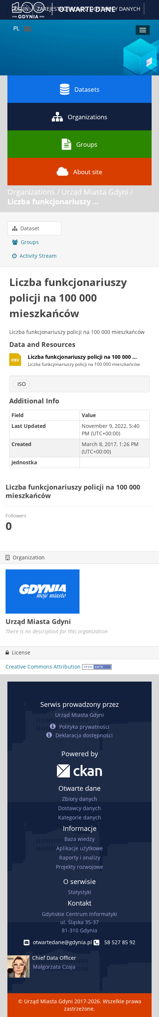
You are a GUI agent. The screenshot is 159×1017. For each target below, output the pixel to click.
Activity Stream (37, 255)
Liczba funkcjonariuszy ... (53, 201)
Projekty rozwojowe (79, 866)
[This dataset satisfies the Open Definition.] (97, 666)
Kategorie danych (79, 817)
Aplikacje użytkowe (79, 848)
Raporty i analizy (79, 857)
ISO (21, 383)
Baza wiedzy (79, 838)
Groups (86, 144)
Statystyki (79, 892)
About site (87, 172)
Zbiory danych (79, 798)
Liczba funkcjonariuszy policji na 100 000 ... (82, 356)
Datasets (86, 89)
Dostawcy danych (79, 808)
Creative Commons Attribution (43, 666)
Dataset (29, 228)
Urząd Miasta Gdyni (94, 192)
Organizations (87, 117)
